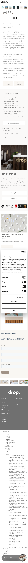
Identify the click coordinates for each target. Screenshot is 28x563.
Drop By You (14, 198)
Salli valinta (14, 306)
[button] (14, 558)
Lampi (8, 443)
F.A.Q (2, 409)
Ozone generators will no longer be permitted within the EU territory (18, 508)
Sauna (8, 449)
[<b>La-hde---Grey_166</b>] (14, 7)
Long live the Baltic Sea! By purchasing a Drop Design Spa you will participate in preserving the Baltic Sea (18, 473)
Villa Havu (12, 533)
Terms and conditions (6, 411)
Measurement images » (14, 123)
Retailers (3, 407)
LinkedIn (3, 421)
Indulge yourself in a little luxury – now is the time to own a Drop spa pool (18, 460)
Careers (3, 404)
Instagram (3, 417)
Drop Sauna (6, 448)
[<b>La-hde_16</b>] (2, 7)
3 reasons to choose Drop (16, 486)
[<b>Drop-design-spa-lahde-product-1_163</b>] (6, 7)
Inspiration (6, 453)
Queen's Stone (13, 536)
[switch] (24, 282)
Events (8, 550)
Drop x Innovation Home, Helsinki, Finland (16, 488)
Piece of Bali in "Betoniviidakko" (18, 515)
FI (19, 2)
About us (6, 553)
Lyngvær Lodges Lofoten (16, 535)
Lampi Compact (10, 442)
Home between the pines (16, 529)
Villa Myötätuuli (13, 521)
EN (21, 2)
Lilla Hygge (12, 539)
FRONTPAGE (7, 431)
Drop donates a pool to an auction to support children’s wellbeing (17, 468)
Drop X (8, 434)
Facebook (3, 419)
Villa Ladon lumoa (14, 541)
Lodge (8, 451)
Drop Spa (6, 14)
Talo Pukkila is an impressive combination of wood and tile (17, 519)
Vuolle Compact (11, 440)
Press (16, 402)
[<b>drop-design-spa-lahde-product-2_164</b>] (10, 7)
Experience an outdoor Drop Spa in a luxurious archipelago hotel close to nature (18, 524)
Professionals (7, 549)
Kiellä (14, 310)
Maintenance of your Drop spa (18, 547)
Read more (7, 247)
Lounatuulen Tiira (14, 517)
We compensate (14, 491)
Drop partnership (18, 404)
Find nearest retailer (8, 83)
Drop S (8, 437)
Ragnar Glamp (13, 543)
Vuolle (8, 436)
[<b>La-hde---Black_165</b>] (18, 7)
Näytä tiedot (20, 297)
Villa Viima (12, 544)
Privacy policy (4, 405)
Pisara (7, 445)
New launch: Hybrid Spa (16, 498)
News (7, 454)
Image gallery (14, 193)
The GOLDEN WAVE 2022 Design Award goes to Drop (17, 456)
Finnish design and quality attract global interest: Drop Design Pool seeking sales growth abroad (17, 480)
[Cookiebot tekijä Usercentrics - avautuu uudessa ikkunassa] (20, 252)
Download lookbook (19, 83)
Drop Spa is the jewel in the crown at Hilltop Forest (17, 513)
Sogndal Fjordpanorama (16, 530)
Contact (3, 402)
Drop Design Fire (8, 446)
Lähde (11, 14)
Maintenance (10, 546)
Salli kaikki (14, 301)
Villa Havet (12, 538)
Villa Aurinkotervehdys (16, 532)
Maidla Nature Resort (15, 527)
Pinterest (3, 423)
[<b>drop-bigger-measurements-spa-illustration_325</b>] (21, 7)
